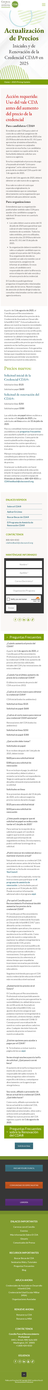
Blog (24, 1270)
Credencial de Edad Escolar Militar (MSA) (24, 1294)
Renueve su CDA (24, 1314)
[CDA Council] (9, 4)
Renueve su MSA (24, 1318)
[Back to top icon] (24, 1374)
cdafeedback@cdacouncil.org (19, 542)
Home (7, 82)
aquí (23, 1051)
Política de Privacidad (12, 1380)
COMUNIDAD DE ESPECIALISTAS (24, 1185)
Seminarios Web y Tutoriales (24, 1262)
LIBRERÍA (24, 1202)
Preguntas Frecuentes (24, 1266)
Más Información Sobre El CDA (24, 1234)
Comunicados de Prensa (24, 1242)
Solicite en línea (24, 1146)
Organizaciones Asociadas (24, 1299)
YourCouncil (12, 872)
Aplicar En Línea (14, 512)
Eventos (24, 1231)
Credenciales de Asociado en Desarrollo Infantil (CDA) (24, 1287)
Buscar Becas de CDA (24, 1258)
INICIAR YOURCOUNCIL (24, 1168)
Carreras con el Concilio (24, 1227)
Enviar (11, 608)
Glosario (24, 1238)
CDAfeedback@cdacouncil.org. (19, 481)
